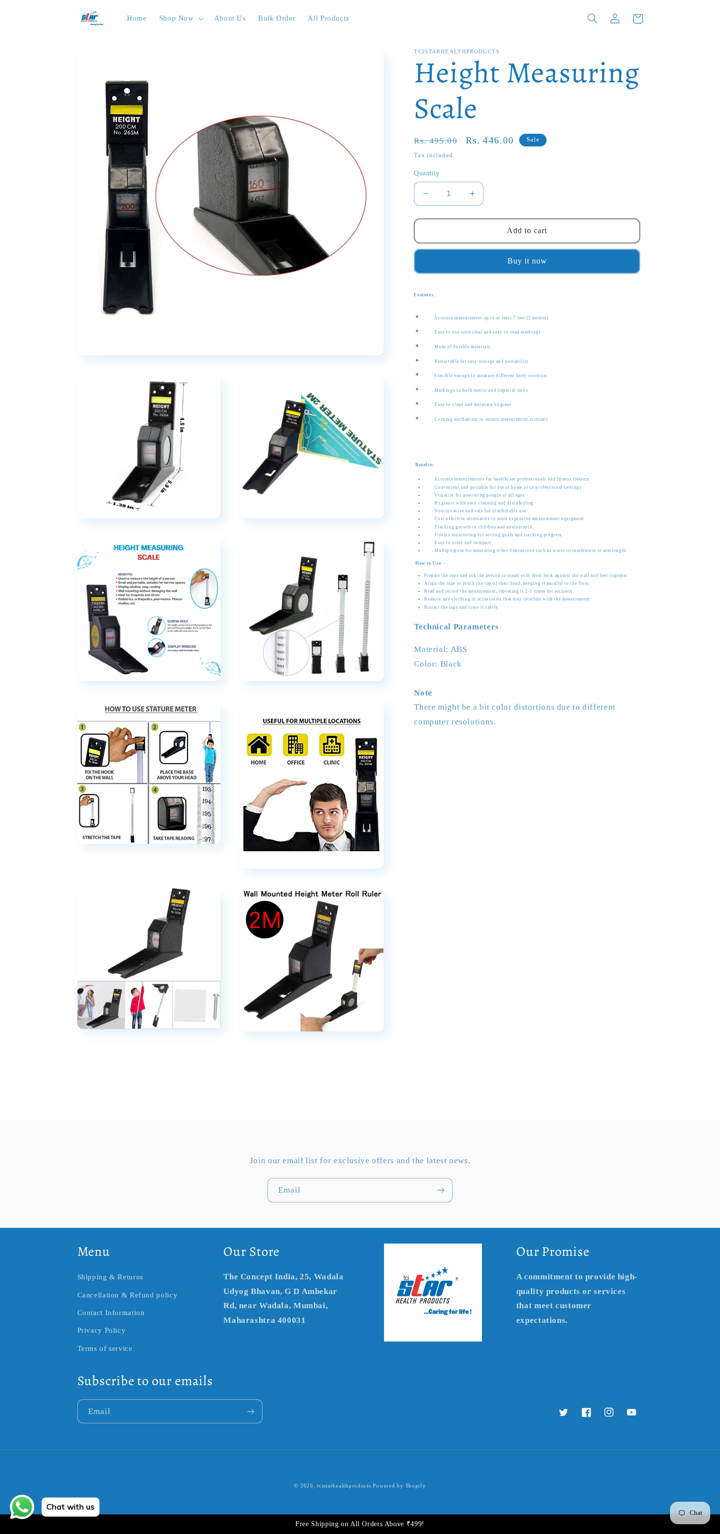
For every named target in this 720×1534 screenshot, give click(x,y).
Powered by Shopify (399, 1485)
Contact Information (111, 1313)
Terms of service (105, 1348)
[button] (180, 18)
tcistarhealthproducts (344, 1485)
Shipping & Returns (110, 1277)
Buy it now (527, 261)
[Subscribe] (441, 1190)
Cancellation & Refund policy (127, 1295)
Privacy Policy (101, 1330)
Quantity (426, 173)
